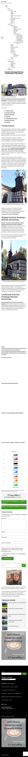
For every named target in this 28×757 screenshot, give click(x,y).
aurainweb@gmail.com (6, 707)
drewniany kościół (4, 490)
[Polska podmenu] (14, 25)
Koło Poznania (10, 490)
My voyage (3, 1)
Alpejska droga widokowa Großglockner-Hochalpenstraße (11, 696)
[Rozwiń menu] (2, 38)
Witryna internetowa (6, 542)
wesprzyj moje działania (9, 497)
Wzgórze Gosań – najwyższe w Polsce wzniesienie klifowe (11, 693)
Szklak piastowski (19, 490)
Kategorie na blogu (6, 677)
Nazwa (3, 531)
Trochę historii (9, 110)
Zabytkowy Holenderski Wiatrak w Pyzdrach (14, 506)
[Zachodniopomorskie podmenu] (22, 42)
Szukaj (2, 671)
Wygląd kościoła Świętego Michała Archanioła (9, 114)
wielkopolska (12, 491)
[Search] (24, 565)
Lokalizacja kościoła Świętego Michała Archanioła (10, 120)
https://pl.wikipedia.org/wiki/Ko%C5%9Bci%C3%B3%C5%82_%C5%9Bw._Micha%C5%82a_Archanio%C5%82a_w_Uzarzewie (13, 353)
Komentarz (4, 518)
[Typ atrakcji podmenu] (13, 61)
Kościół (14, 490)
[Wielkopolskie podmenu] (19, 34)
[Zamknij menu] (6, 6)
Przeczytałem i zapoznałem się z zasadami (13, 554)
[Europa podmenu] (11, 24)
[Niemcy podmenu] (14, 53)
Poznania (3, 303)
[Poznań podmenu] (11, 10)
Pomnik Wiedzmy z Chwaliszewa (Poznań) (15, 608)
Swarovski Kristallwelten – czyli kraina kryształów (17, 602)
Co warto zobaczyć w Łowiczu (13, 626)
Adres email (4, 537)
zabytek (16, 491)
